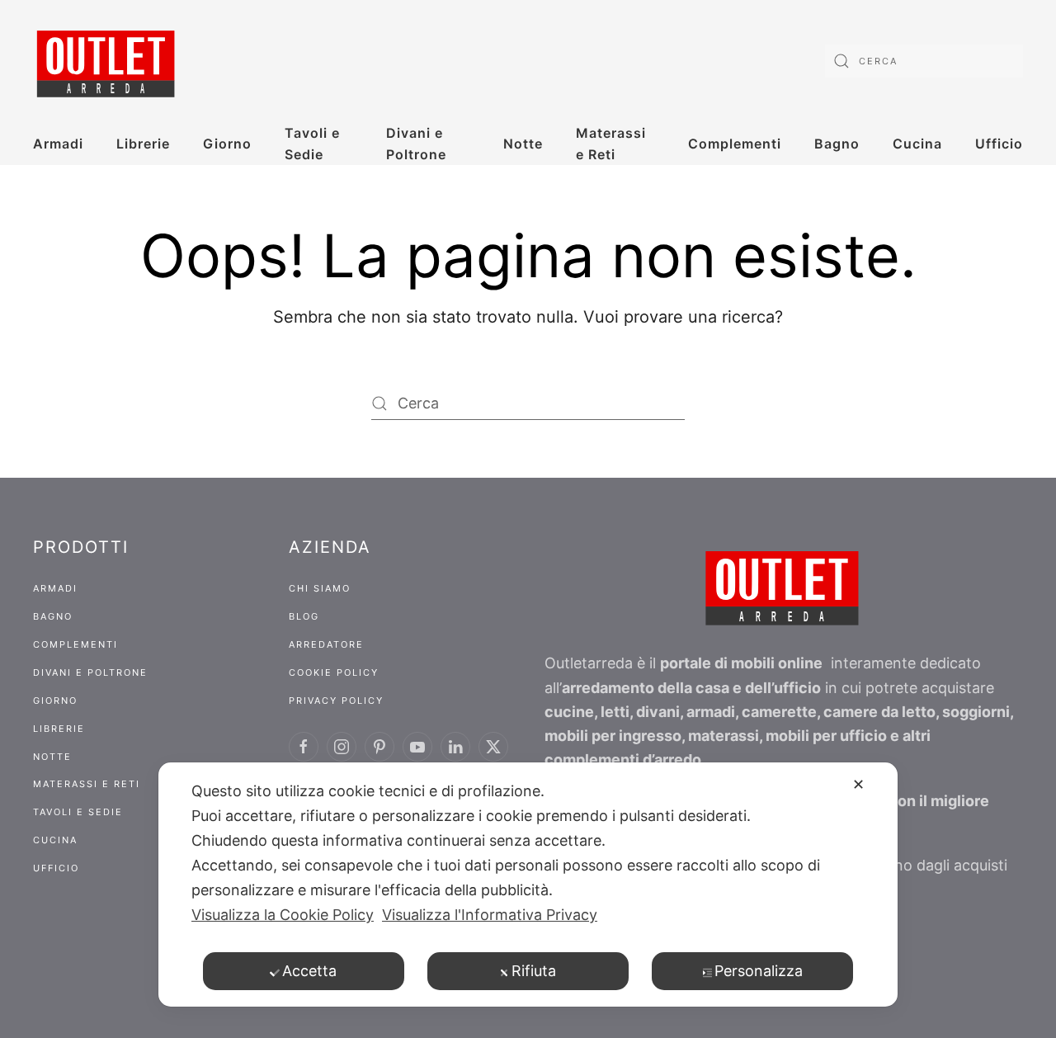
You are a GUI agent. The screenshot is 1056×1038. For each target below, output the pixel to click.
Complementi (734, 143)
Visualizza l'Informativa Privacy (489, 914)
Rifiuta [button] (534, 970)
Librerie (143, 143)
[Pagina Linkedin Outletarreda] (455, 747)
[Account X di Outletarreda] (493, 747)
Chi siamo (320, 588)
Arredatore (326, 644)
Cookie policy (334, 672)
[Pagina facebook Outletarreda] (303, 747)
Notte (523, 143)
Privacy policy (336, 700)
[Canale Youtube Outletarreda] (417, 747)
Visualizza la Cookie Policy (282, 914)
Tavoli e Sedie (312, 144)
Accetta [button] (309, 970)
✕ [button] (858, 784)
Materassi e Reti (611, 144)
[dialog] (528, 884)
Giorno (227, 143)
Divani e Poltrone (416, 144)
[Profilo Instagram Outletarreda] (341, 747)
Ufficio (999, 143)
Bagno (837, 143)
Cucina (917, 143)
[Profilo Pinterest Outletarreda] (379, 747)
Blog (304, 616)
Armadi (58, 143)
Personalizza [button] (758, 970)
